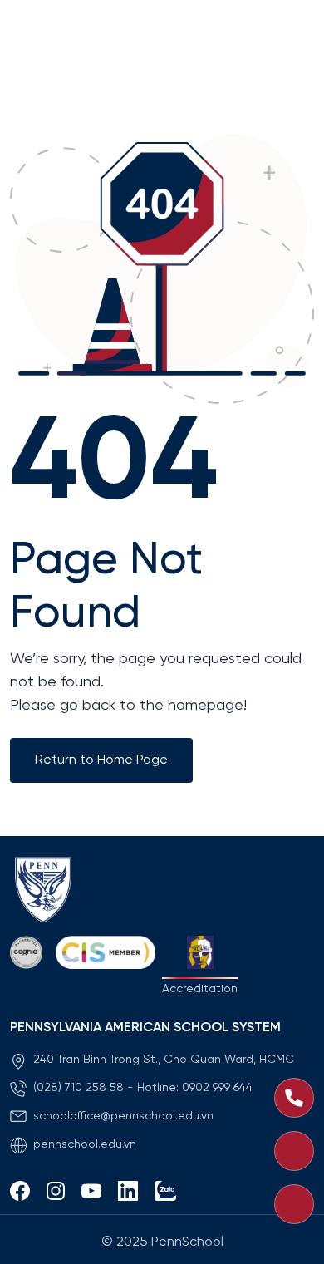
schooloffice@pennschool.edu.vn (123, 1116)
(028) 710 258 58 (78, 1088)
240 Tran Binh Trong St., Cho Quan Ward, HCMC (163, 1060)
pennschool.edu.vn (84, 1145)
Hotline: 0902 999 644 (195, 1088)
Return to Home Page (101, 760)
